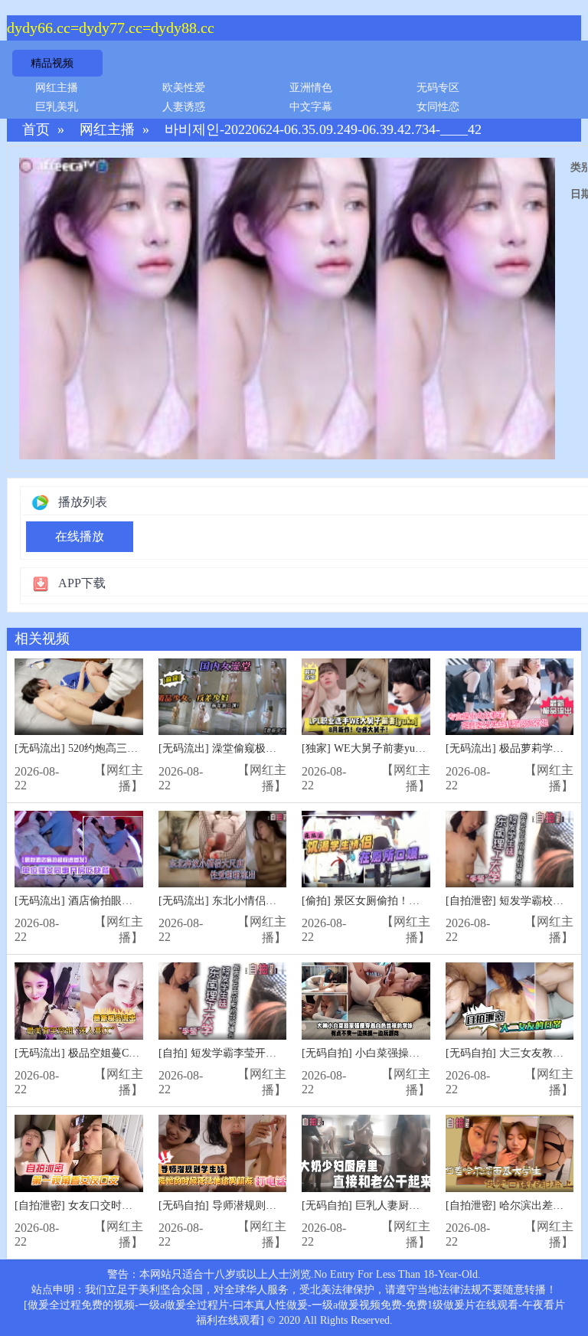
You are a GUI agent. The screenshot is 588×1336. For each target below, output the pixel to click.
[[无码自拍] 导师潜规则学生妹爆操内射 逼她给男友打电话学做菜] (222, 1153)
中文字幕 (310, 107)
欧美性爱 (183, 87)
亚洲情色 (310, 87)
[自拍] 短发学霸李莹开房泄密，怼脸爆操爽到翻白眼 (281, 1053)
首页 (36, 129)
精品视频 (52, 63)
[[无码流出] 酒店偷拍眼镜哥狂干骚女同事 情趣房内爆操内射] (79, 849)
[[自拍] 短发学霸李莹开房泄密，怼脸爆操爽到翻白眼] (222, 1001)
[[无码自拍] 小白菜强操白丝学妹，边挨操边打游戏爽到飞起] (366, 1001)
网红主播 (56, 87)
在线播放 (79, 536)
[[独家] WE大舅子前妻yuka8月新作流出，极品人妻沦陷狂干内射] (366, 697)
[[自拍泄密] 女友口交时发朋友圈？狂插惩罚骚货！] (79, 1153)
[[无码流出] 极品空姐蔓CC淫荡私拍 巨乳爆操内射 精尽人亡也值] (79, 1001)
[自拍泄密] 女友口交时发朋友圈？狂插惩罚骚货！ (132, 1205)
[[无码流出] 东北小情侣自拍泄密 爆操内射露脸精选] (222, 849)
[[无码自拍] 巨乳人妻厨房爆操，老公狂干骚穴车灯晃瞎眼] (366, 1153)
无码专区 (437, 87)
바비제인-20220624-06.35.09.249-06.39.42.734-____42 (323, 129)
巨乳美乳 (56, 107)
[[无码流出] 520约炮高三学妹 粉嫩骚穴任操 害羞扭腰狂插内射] (79, 697)
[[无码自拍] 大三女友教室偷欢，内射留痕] (510, 1001)
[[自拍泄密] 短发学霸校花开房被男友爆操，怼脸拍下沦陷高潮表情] (510, 849)
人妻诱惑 (183, 107)
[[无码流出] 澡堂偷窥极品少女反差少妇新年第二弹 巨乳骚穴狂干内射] (222, 697)
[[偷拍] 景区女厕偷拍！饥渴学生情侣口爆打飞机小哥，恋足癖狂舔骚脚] (366, 849)
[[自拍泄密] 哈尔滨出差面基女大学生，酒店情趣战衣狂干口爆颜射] (510, 1153)
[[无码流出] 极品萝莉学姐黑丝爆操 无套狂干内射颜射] (510, 697)
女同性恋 (437, 107)
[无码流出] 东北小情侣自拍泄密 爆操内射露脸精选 (277, 900)
